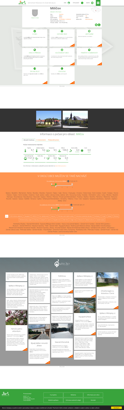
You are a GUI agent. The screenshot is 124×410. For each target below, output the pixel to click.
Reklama (73, 395)
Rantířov (92, 197)
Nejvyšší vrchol (57, 220)
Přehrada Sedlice (25, 230)
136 (86, 16)
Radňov (86, 197)
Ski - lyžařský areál (43, 216)
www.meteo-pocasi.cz (60, 166)
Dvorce (116, 193)
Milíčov (55, 8)
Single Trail (73, 220)
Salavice (14, 199)
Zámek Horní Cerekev (88, 224)
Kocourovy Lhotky (75, 195)
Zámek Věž (114, 230)
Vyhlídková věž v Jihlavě (98, 228)
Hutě (37, 195)
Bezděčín (15, 193)
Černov (65, 193)
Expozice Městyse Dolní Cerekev (50, 224)
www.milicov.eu (88, 19)
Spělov (39, 199)
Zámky (109, 216)
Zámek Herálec (37, 230)
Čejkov (55, 193)
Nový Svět (36, 197)
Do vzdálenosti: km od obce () (55, 205)
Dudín (104, 193)
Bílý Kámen (22, 193)
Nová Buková (18, 197)
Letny (103, 195)
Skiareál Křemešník (33, 224)
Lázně (49, 220)
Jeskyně (43, 220)
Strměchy (63, 199)
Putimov (80, 197)
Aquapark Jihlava (64, 226)
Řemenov (99, 197)
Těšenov (70, 199)
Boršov (29, 193)
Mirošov (108, 195)
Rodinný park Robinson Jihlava (80, 226)
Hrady (103, 216)
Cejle (59, 193)
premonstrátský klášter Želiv (68, 232)
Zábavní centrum (90, 220)
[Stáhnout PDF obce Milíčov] (96, 25)
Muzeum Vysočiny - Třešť (40, 226)
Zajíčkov (114, 199)
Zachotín (108, 199)
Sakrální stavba (100, 220)
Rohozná (114, 197)
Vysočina (61, 14)
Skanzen (53, 216)
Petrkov (49, 197)
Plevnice (55, 197)
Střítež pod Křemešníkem (51, 199)
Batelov (8, 193)
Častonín (49, 193)
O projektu (53, 395)
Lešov (99, 195)
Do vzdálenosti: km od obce (56, 181)
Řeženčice (107, 197)
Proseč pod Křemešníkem (67, 197)
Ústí (80, 199)
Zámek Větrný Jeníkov (103, 224)
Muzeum (81, 220)
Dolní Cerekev (96, 193)
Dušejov (110, 193)
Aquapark (27, 216)
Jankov (42, 195)
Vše (7, 216)
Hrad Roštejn (47, 230)
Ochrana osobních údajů (73, 400)
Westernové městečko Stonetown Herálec (22, 228)
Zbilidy (60, 201)
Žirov (64, 201)
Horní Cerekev (23, 195)
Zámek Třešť (54, 226)
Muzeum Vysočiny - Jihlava (45, 228)
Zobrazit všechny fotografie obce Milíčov (62, 129)
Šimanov (33, 199)
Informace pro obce (93, 395)
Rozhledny (97, 216)
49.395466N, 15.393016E (65, 19)
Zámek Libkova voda (12, 230)
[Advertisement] (62, 98)
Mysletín (115, 195)
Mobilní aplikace (53, 400)
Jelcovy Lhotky (55, 195)
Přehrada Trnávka (93, 230)
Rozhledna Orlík (81, 230)
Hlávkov (9, 195)
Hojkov (15, 195)
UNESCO (34, 216)
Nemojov (10, 197)
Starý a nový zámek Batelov (70, 224)
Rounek (8, 199)
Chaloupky (71, 193)
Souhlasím (116, 408)
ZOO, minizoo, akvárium (16, 216)
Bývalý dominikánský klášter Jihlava (78, 228)
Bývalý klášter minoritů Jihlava (100, 226)
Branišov (35, 193)
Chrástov (79, 193)
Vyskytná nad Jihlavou (97, 199)
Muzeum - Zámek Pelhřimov (22, 226)
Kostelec (85, 195)
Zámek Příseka (52, 232)
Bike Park (65, 220)
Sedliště (26, 199)
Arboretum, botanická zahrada (84, 216)
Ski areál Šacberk (60, 228)
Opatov (43, 197)
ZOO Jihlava (110, 228)
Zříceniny (116, 216)
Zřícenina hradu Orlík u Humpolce (64, 230)
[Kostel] (48, 119)
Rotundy (36, 220)
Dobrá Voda (87, 193)
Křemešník (92, 195)
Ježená (63, 195)
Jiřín (67, 195)
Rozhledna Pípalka (19, 224)
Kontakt (93, 400)
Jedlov (47, 195)
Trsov (76, 199)
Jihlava (60, 17)
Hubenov (32, 195)
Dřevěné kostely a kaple (26, 220)
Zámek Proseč (105, 230)
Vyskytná (86, 199)
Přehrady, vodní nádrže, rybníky (66, 216)
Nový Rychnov (27, 197)
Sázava (21, 199)
